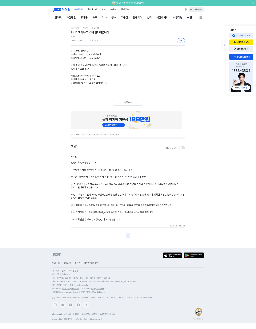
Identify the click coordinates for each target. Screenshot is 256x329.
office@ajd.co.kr (98, 292)
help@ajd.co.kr (97, 288)
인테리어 (137, 17)
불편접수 (125, 9)
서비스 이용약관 (73, 314)
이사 (104, 17)
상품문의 (95, 28)
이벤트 (113, 9)
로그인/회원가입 (196, 9)
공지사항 (67, 263)
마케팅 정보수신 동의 (89, 314)
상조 (149, 17)
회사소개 (56, 263)
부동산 (124, 17)
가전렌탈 (71, 17)
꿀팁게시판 (92, 9)
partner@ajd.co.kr (70, 292)
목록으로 (128, 102)
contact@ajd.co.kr (70, 288)
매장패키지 (162, 17)
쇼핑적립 (178, 17)
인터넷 (58, 17)
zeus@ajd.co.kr (81, 285)
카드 (94, 17)
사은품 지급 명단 (91, 263)
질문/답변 (78, 9)
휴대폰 (84, 17)
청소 (113, 17)
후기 (104, 9)
